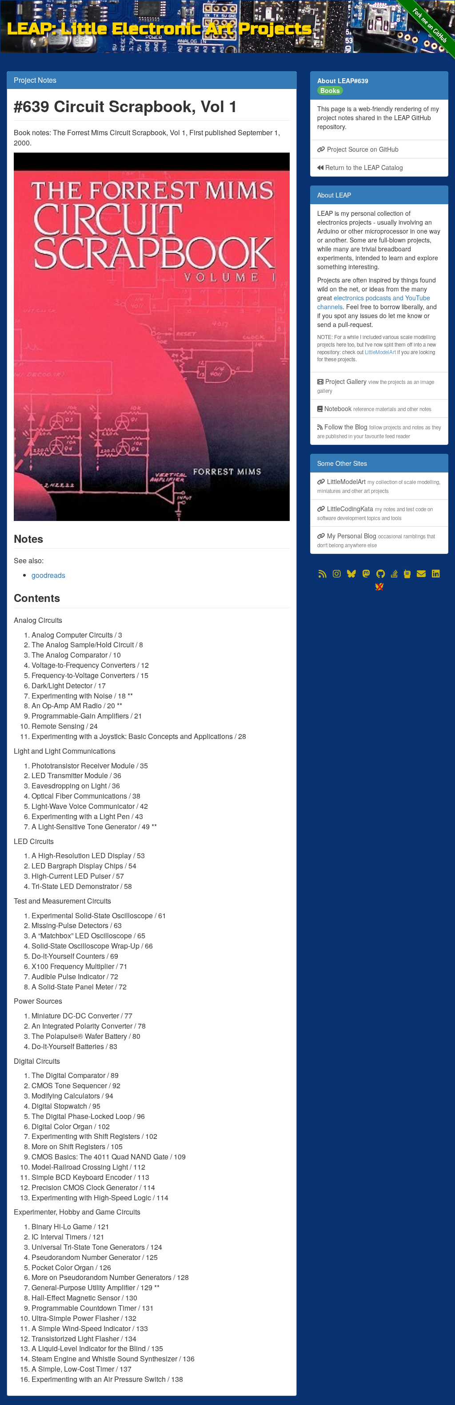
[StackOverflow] (394, 574)
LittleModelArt (380, 351)
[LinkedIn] (436, 574)
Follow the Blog (379, 431)
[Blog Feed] (322, 574)
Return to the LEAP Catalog (363, 167)
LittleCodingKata (375, 512)
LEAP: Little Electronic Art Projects (159, 27)
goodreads (48, 575)
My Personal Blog (376, 540)
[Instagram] (337, 574)
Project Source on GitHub (362, 149)
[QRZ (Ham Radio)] (407, 574)
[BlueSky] (351, 574)
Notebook (377, 408)
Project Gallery (375, 385)
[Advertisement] (379, 648)
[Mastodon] (366, 574)
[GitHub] (381, 574)
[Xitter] (379, 587)
